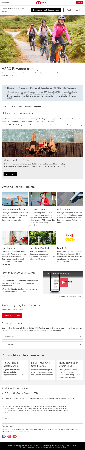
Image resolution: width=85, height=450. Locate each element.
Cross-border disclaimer (58, 447)
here (67, 96)
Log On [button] (80, 2)
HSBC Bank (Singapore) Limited (18, 445)
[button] (42, 337)
